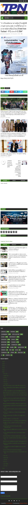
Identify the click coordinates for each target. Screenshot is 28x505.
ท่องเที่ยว (11, 347)
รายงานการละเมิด (5, 496)
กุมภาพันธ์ (5, 463)
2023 (3, 367)
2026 (3, 361)
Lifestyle (7, 88)
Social (2, 336)
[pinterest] (25, 1)
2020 (3, 468)
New (10, 349)
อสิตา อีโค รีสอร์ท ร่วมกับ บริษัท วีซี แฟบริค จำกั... (14, 385)
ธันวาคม (5, 373)
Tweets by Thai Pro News (6, 241)
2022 (3, 369)
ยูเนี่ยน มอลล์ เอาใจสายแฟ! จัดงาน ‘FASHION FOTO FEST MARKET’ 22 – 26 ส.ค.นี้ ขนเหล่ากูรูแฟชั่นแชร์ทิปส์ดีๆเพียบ (17, 293)
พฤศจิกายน (6, 375)
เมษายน (5, 459)
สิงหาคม (5, 381)
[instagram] (26, 1)
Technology (14, 344)
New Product (13, 336)
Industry (3, 347)
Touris (12, 352)
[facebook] (20, 1)
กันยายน (5, 379)
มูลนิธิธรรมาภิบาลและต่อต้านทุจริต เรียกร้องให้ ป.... (15, 398)
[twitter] (21, 1)
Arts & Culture (15, 334)
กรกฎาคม (5, 383)
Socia (16, 349)
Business (13, 331)
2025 (3, 363)
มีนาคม (5, 461)
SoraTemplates (9, 503)
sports (13, 339)
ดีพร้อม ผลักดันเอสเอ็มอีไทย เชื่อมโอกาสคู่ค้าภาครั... (15, 403)
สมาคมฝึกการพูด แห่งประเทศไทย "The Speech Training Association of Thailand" (13, 154)
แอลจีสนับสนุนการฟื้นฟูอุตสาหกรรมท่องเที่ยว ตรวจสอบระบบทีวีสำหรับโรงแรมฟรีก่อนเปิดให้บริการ (17, 264)
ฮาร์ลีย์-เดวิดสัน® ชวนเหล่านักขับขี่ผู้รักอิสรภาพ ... (14, 390)
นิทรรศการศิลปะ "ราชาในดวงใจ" (11, 418)
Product (3, 349)
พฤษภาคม (5, 457)
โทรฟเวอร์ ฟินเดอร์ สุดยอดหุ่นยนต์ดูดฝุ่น (12, 449)
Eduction (20, 352)
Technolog (4, 352)
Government (4, 334)
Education (3, 344)
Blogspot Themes (23, 503)
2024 (3, 365)
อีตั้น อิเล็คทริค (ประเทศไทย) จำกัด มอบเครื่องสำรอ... (15, 393)
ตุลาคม (5, 377)
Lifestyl (8, 355)
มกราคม (5, 465)
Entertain (3, 342)
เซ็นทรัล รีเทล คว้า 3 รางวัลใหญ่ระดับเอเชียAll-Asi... (15, 420)
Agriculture (21, 347)
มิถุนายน (5, 455)
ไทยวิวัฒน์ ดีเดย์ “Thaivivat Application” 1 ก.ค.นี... (14, 435)
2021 (3, 371)
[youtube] (23, 1)
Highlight (3, 339)
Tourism (13, 342)
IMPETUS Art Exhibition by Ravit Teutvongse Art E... (15, 441)
